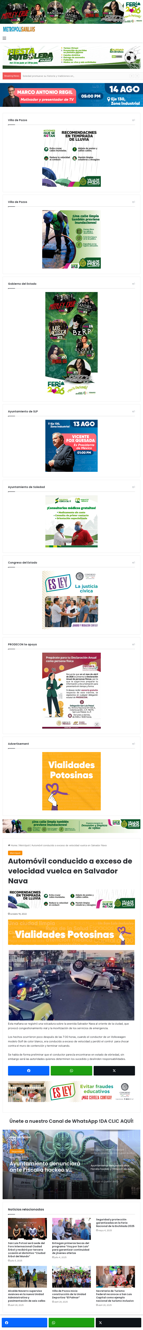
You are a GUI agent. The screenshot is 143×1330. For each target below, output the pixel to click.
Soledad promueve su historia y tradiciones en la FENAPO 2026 (57, 76)
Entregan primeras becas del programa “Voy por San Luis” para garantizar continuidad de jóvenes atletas (70, 1248)
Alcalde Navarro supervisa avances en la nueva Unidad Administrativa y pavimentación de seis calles (26, 1296)
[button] (71, 985)
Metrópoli (24, 845)
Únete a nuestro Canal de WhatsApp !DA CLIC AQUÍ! (71, 1121)
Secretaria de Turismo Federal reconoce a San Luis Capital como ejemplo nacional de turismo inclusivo (115, 1296)
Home (13, 845)
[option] (71, 1164)
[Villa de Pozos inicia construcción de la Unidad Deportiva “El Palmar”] (71, 1277)
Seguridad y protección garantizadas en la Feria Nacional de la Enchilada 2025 (115, 1223)
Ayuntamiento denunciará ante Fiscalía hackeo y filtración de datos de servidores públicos (45, 1166)
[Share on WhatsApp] (71, 1071)
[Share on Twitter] (114, 1071)
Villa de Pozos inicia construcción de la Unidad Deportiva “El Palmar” (69, 1294)
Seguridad (17, 1151)
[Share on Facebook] (28, 1071)
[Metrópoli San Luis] (19, 29)
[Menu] (4, 38)
